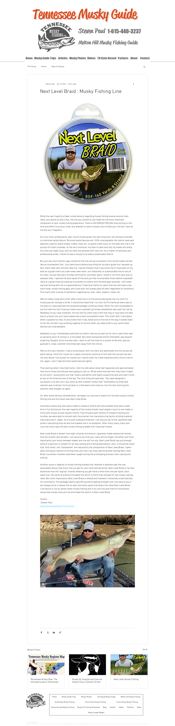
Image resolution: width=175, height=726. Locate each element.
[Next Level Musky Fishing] (129, 664)
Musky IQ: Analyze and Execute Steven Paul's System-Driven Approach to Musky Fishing (87, 680)
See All (145, 649)
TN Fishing (31, 66)
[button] (144, 67)
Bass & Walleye (58, 66)
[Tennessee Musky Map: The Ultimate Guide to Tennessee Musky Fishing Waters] (45, 664)
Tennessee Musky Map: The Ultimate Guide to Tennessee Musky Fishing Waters (44, 680)
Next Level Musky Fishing (126, 679)
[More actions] (133, 84)
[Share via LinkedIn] (54, 632)
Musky (44, 66)
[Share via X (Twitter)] (47, 632)
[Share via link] (60, 632)
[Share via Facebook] (41, 632)
